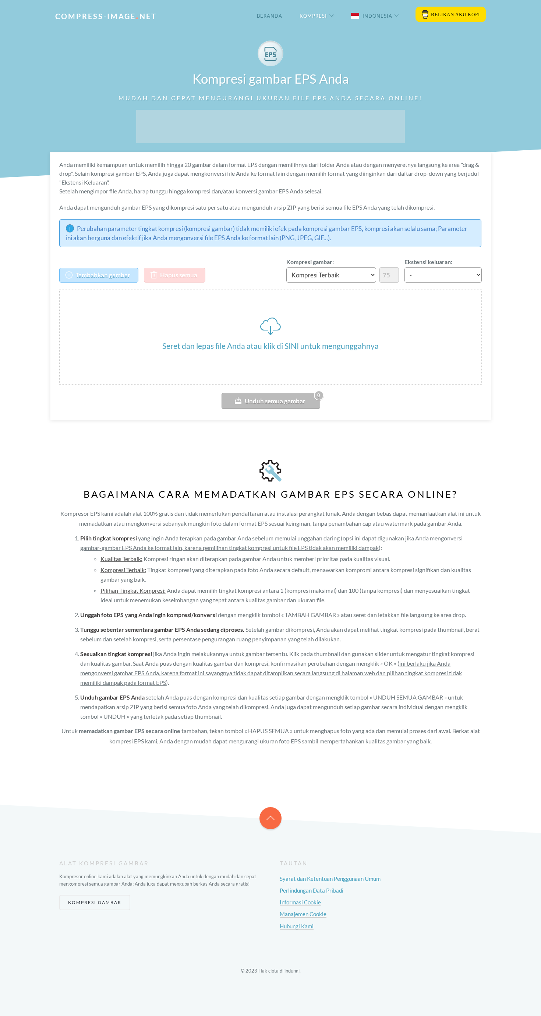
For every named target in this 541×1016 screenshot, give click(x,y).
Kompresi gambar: (310, 261)
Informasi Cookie (300, 902)
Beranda (269, 16)
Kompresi (313, 16)
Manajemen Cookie (303, 914)
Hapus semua (178, 275)
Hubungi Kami (297, 926)
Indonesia (377, 16)
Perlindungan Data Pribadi (311, 890)
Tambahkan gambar (102, 275)
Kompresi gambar (94, 902)
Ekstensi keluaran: (428, 261)
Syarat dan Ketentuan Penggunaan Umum (330, 878)
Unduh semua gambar (282, 399)
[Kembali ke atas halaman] (270, 818)
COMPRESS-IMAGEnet (106, 16)
